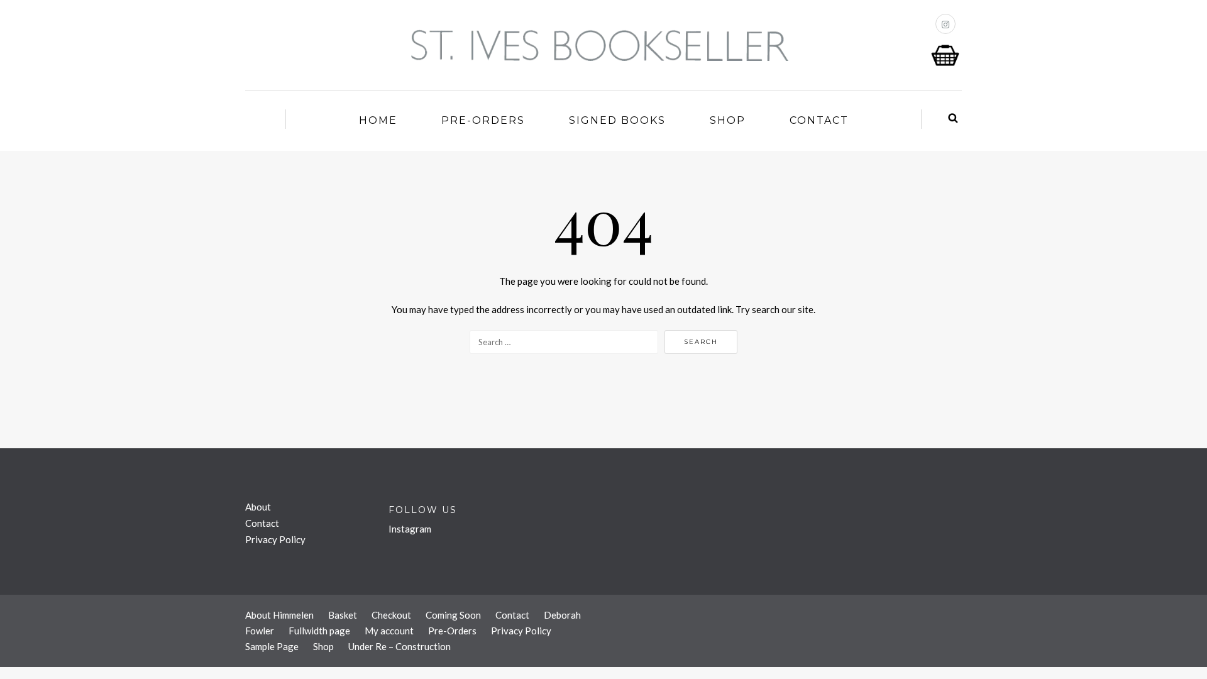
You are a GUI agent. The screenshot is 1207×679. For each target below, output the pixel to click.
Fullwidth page (319, 630)
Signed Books (617, 120)
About (258, 506)
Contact (819, 120)
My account (389, 630)
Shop (728, 120)
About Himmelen (279, 615)
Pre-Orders (483, 120)
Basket (342, 615)
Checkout (391, 615)
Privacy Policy (275, 539)
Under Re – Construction (399, 646)
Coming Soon (453, 615)
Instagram (410, 528)
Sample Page (272, 646)
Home (378, 120)
